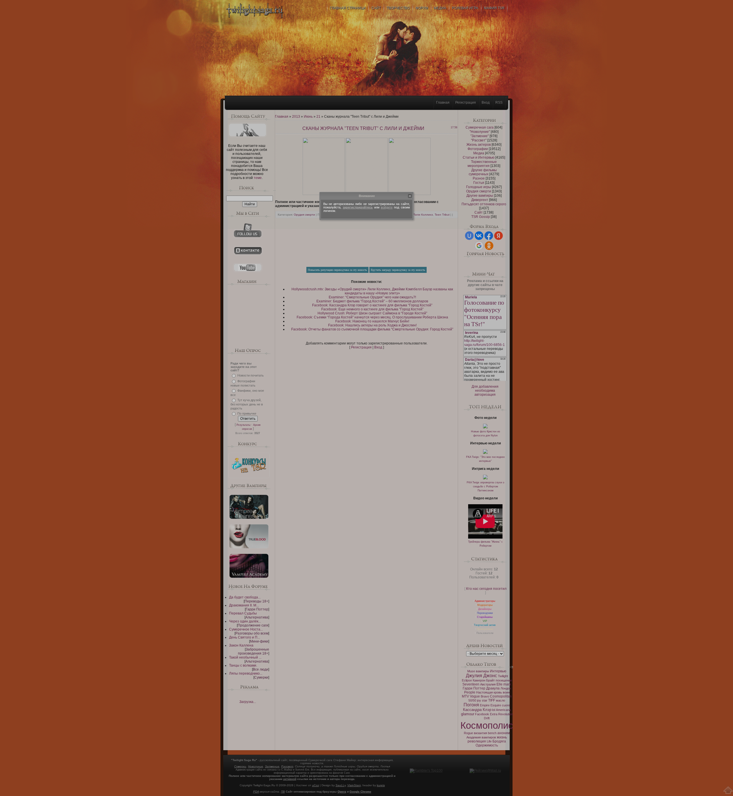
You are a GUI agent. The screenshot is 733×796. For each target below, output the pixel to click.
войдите (387, 207)
